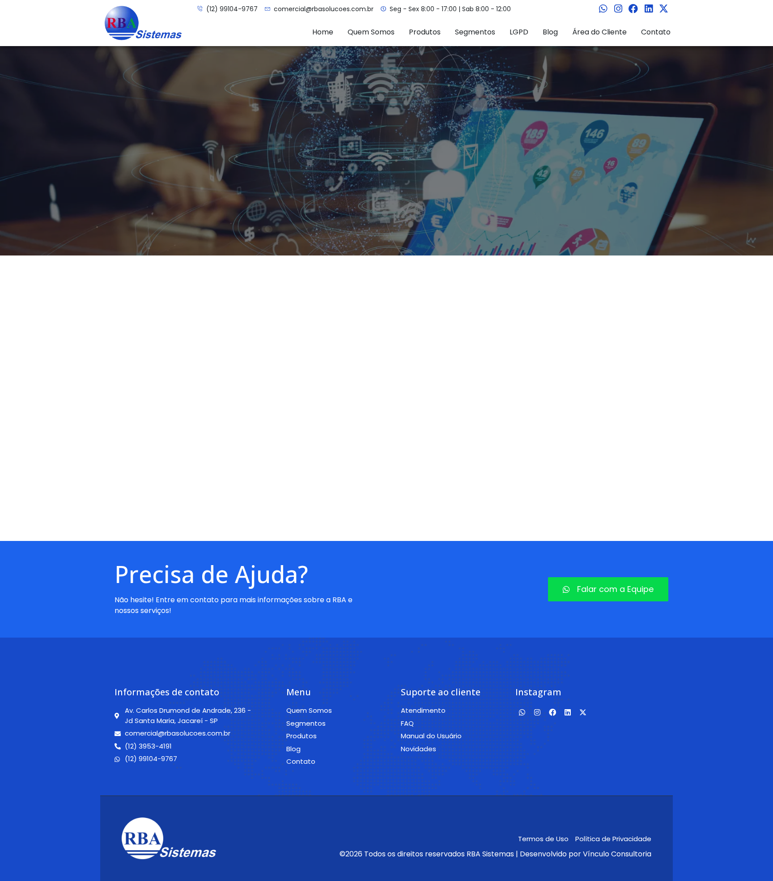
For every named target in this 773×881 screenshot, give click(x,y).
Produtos (425, 32)
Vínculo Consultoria (617, 854)
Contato (656, 32)
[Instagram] (618, 9)
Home (322, 32)
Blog (550, 32)
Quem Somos (371, 32)
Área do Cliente (599, 32)
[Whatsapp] (603, 9)
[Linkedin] (648, 9)
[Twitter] (664, 9)
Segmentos (475, 32)
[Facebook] (633, 9)
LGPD (519, 32)
